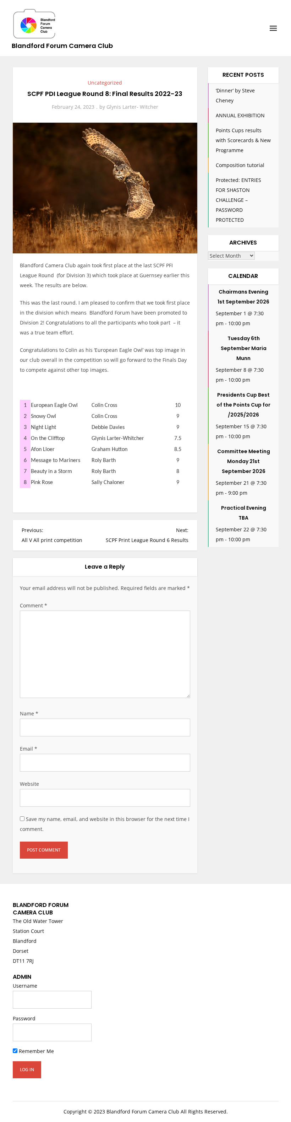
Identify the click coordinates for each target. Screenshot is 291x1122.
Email (28, 748)
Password (24, 1018)
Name (29, 713)
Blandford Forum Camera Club (62, 45)
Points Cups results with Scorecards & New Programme (243, 140)
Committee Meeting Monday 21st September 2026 (243, 461)
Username (25, 985)
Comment (33, 605)
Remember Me (35, 1051)
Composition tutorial (240, 165)
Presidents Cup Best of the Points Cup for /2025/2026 (243, 404)
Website (29, 783)
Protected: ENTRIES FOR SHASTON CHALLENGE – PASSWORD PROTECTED (238, 200)
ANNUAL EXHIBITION (240, 115)
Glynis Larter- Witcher (132, 106)
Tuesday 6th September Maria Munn (244, 348)
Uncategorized (105, 82)
